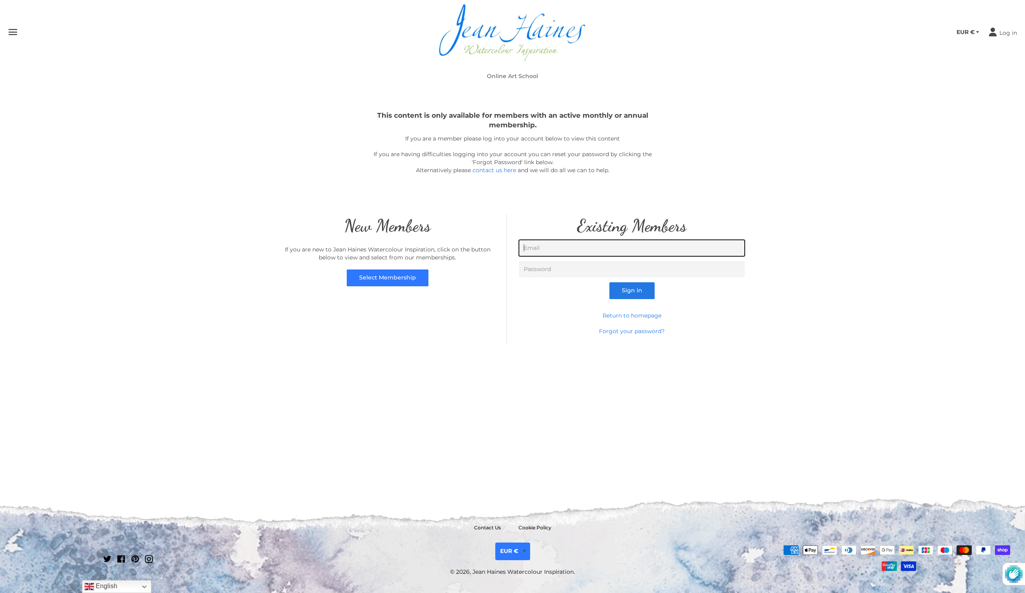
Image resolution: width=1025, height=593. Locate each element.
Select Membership (387, 277)
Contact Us (487, 528)
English (105, 586)
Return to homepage (632, 315)
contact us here (494, 170)
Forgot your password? (632, 331)
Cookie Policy (535, 528)
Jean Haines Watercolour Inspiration (523, 571)
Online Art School (512, 76)
